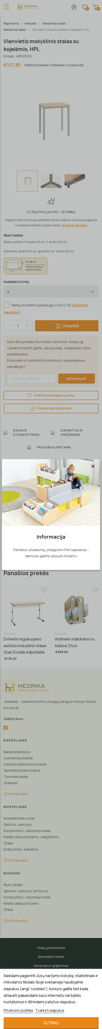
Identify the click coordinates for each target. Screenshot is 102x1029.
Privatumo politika (19, 1010)
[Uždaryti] (93, 466)
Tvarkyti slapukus (49, 1010)
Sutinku (51, 1022)
